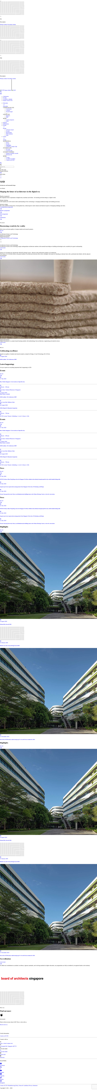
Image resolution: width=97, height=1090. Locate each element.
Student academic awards (12, 153)
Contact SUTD (4, 1085)
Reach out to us (3, 1024)
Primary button (3, 24)
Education (5, 106)
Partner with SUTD (7, 100)
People (4, 128)
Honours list (9, 154)
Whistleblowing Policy (13, 1085)
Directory (2, 1057)
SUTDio (8, 149)
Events (7, 143)
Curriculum (9, 109)
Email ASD (3, 1054)
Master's (8, 115)
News (7, 142)
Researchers (9, 132)
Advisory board (10, 129)
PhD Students (9, 134)
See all (1, 230)
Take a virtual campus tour (6, 1043)
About (4, 139)
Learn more (3, 247)
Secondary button (11, 24)
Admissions (6, 96)
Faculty (5, 97)
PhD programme (4, 214)
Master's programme (5, 210)
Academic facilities (10, 158)
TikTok (1, 1079)
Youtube (2, 1072)
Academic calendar (7, 99)
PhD (7, 117)
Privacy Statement (33, 1085)
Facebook (2, 1065)
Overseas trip (9, 150)
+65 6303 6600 (3, 1051)
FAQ (7, 121)
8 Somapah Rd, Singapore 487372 (8, 1046)
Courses (8, 110)
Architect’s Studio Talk (11, 146)
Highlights (8, 145)
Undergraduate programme (6, 207)
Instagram (2, 1082)
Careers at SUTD (10, 160)
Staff (7, 135)
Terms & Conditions (24, 1085)
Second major (9, 111)
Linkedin (2, 1075)
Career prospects (10, 119)
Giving (7, 157)
